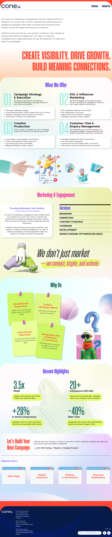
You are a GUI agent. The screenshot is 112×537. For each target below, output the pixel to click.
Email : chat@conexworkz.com (89, 533)
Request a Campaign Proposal (66, 448)
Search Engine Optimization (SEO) (80, 233)
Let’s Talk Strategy (44, 448)
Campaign (65, 225)
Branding (65, 213)
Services (94, 6)
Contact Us (106, 6)
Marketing (66, 217)
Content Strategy (71, 221)
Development (68, 229)
